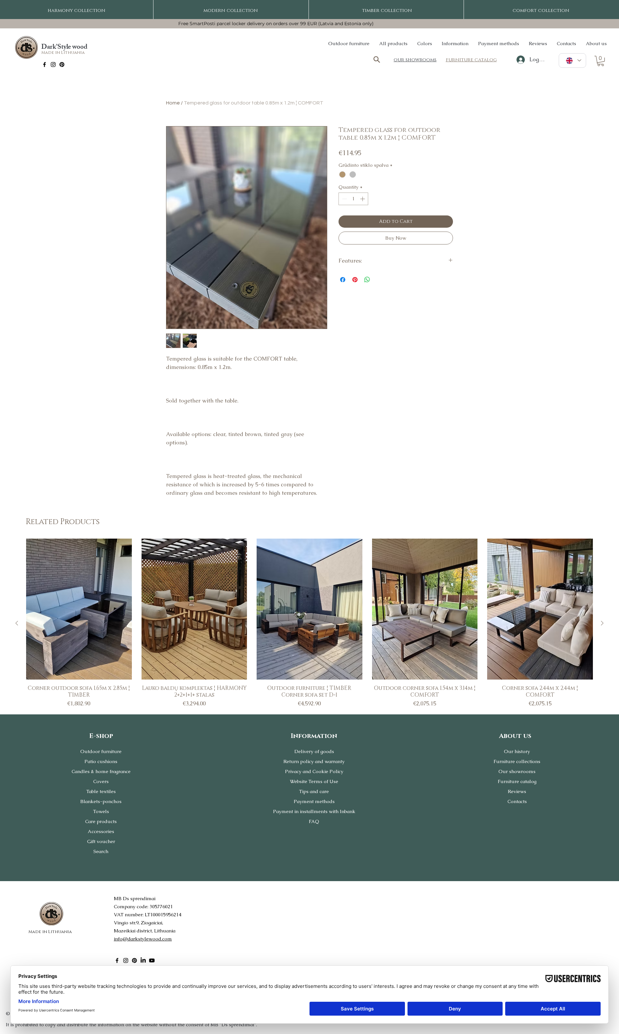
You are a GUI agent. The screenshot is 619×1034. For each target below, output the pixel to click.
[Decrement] (343, 199)
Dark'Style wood (64, 48)
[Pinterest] (62, 64)
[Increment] (363, 199)
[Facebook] (44, 64)
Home (173, 102)
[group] (309, 623)
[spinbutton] (353, 199)
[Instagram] (53, 64)
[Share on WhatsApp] (367, 279)
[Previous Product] (17, 623)
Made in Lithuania (63, 52)
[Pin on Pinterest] (355, 279)
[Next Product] (602, 623)
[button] (600, 61)
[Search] (376, 59)
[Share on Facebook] (343, 279)
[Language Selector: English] (572, 60)
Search (100, 851)
